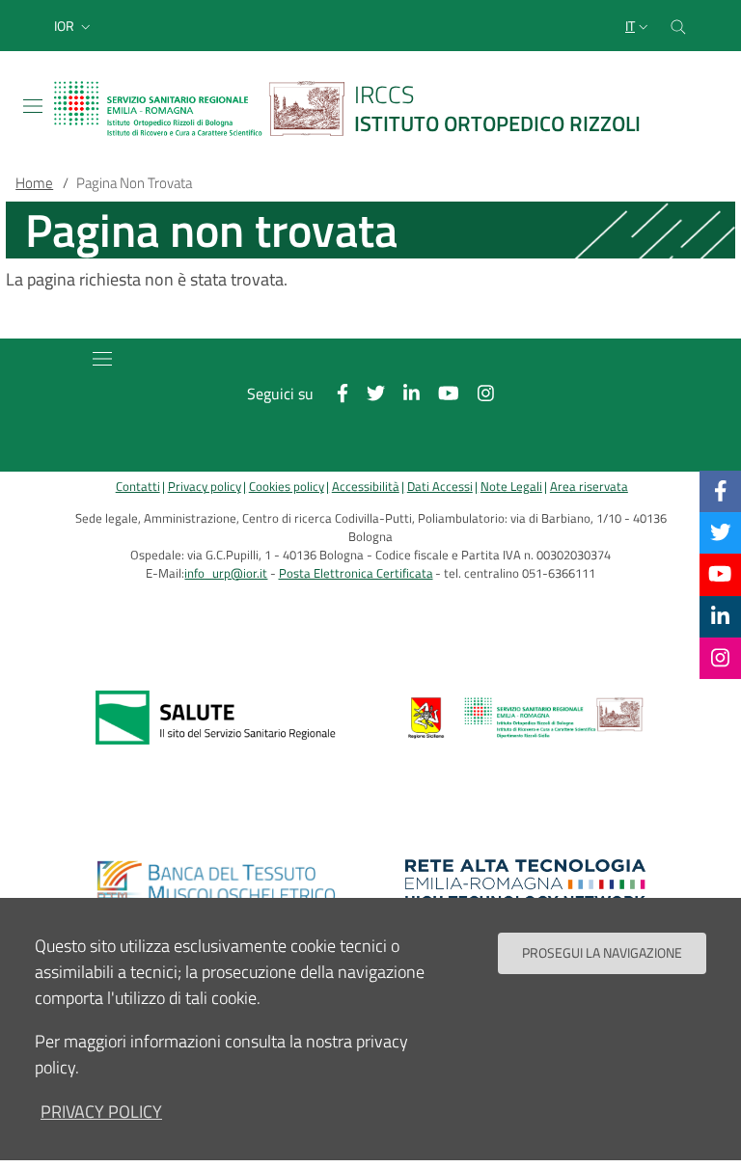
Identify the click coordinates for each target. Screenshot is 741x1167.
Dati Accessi (440, 486)
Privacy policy (204, 486)
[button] (74, 26)
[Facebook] (720, 490)
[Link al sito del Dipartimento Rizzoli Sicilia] (525, 717)
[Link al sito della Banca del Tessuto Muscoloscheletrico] (216, 883)
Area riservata (589, 486)
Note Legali (511, 486)
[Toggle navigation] (32, 106)
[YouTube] (719, 573)
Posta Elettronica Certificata (356, 573)
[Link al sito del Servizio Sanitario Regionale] (216, 717)
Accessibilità (365, 486)
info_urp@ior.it (225, 573)
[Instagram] (720, 657)
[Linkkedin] (720, 616)
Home (34, 183)
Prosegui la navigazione (602, 952)
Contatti (138, 486)
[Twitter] (720, 532)
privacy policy (101, 1112)
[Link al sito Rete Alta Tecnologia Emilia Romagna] (525, 883)
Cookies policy (286, 486)
